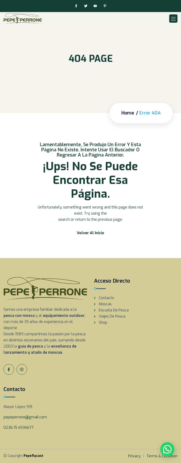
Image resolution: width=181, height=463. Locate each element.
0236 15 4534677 (18, 427)
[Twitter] (85, 6)
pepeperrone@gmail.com (25, 417)
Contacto (106, 297)
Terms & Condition (161, 456)
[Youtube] (95, 6)
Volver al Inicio (90, 232)
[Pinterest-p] (105, 6)
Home (127, 113)
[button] (167, 449)
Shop (103, 322)
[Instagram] (21, 369)
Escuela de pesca (114, 310)
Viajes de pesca (112, 316)
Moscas (105, 304)
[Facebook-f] (76, 6)
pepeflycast (33, 456)
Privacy (134, 456)
